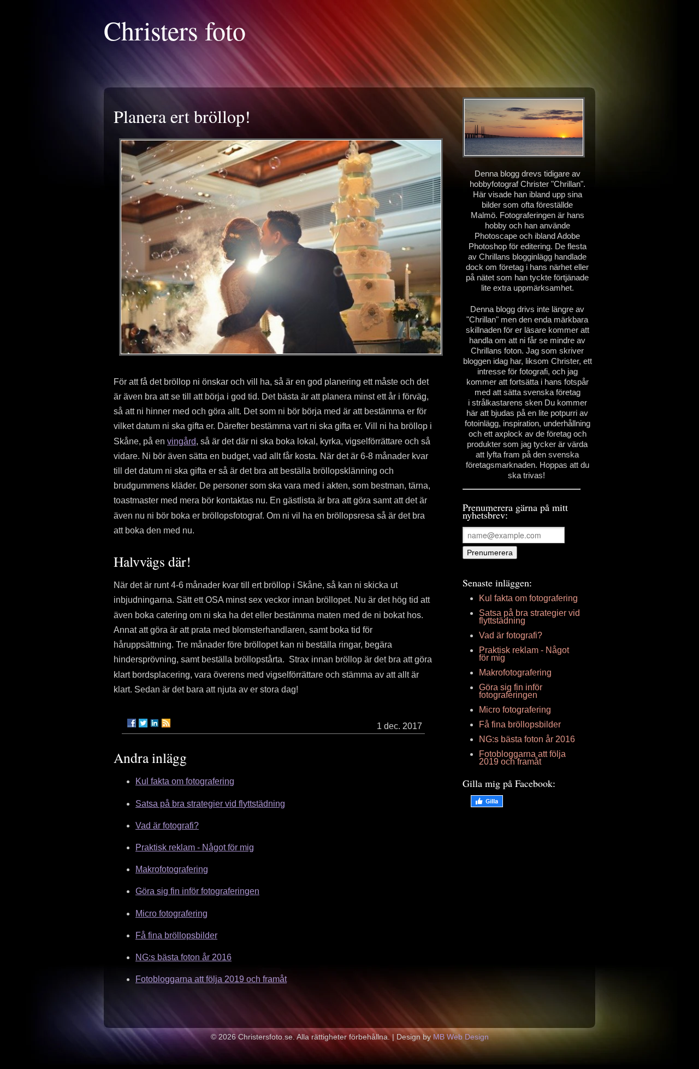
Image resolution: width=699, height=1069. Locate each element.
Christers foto (175, 30)
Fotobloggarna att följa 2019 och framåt (211, 979)
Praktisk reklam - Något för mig (194, 847)
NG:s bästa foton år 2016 (183, 957)
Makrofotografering (171, 869)
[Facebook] (131, 723)
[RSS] (166, 723)
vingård (181, 441)
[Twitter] (143, 723)
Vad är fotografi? (167, 825)
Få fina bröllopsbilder (176, 935)
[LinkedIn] (154, 723)
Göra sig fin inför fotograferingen (197, 891)
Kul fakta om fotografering (184, 781)
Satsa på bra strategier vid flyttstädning (210, 803)
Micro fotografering (171, 913)
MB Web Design (461, 1036)
